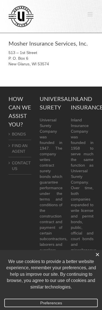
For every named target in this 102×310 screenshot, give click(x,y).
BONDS (19, 134)
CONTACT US (20, 166)
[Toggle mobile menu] (91, 14)
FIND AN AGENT (19, 148)
